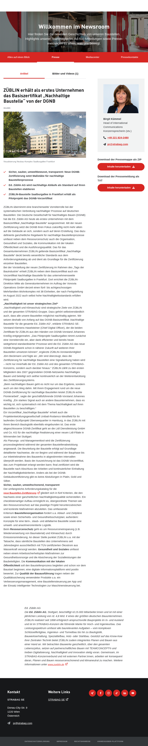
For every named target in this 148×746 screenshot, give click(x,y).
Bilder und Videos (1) (65, 73)
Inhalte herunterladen (119, 166)
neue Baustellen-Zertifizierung (19, 493)
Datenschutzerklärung (37, 741)
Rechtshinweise (82, 741)
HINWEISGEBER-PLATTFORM (110, 741)
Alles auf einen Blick (18, 57)
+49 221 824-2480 (118, 137)
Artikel (24, 73)
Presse (55, 57)
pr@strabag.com (117, 144)
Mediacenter (92, 57)
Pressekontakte (129, 57)
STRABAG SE (56, 699)
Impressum (62, 741)
